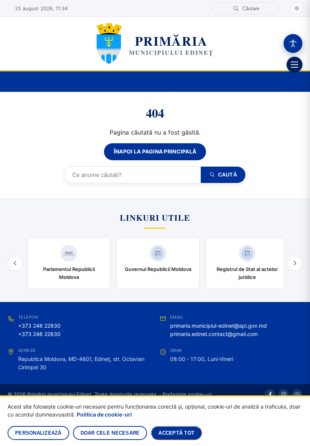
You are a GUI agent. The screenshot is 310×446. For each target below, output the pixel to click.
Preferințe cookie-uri (187, 394)
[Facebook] (270, 394)
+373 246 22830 (39, 334)
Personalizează (38, 433)
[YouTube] (297, 394)
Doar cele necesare (110, 433)
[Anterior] (15, 263)
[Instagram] (283, 394)
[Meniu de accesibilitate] (293, 43)
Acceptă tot (176, 433)
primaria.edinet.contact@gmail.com (214, 334)
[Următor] (294, 263)
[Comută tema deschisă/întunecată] (296, 8)
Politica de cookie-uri (104, 414)
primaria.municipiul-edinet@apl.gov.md (218, 325)
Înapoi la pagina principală (155, 151)
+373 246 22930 (39, 325)
